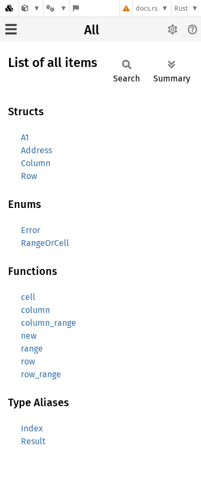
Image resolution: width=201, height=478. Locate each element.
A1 (25, 137)
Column (35, 163)
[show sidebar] (11, 29)
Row (29, 176)
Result (33, 441)
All (91, 30)
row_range (41, 374)
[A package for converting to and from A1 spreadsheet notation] (31, 8)
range (32, 348)
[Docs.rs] (9, 8)
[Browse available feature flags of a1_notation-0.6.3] (75, 8)
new (28, 336)
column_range (48, 323)
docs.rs (147, 8)
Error (30, 230)
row (28, 361)
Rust (181, 8)
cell (28, 297)
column (35, 310)
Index (32, 428)
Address (36, 150)
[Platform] (56, 8)
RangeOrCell (45, 243)
